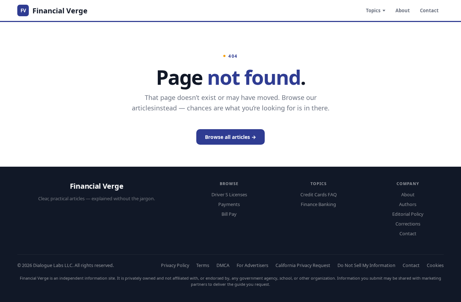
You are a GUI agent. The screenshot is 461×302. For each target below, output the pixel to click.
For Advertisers (252, 265)
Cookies (435, 265)
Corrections (407, 223)
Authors (407, 204)
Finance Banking (318, 204)
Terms (202, 265)
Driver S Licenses (229, 194)
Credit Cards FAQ (318, 194)
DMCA (222, 265)
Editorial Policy (408, 214)
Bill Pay (229, 214)
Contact (429, 10)
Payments (229, 204)
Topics (373, 10)
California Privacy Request (303, 265)
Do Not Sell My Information (366, 265)
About (402, 10)
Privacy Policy (175, 265)
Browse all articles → (230, 137)
